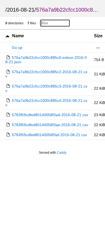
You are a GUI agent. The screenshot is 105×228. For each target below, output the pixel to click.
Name (18, 35)
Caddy (61, 153)
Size (98, 35)
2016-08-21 (20, 10)
